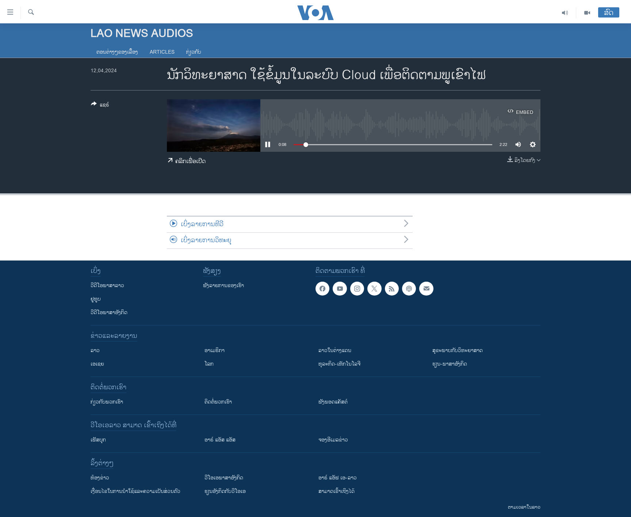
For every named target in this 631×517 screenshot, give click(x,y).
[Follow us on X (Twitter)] (374, 289)
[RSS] (392, 289)
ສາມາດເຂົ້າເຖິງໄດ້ (336, 491)
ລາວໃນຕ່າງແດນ (334, 350)
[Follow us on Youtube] (340, 289)
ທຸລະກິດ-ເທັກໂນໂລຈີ (339, 364)
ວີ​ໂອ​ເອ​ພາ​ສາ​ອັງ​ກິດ (223, 478)
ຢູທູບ (96, 299)
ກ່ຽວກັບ (193, 52)
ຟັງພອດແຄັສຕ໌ (333, 402)
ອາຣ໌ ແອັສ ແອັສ (220, 440)
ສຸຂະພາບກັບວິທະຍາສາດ (457, 350)
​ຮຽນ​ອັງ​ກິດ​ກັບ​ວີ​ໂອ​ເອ (225, 491)
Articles (162, 52)
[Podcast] (409, 289)
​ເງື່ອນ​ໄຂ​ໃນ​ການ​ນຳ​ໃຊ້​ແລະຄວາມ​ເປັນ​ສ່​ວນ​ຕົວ (135, 491)
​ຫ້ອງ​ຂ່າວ (100, 478)
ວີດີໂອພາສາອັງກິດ (109, 312)
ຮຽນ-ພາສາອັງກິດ (449, 364)
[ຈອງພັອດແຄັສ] (426, 289)
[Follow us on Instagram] (357, 289)
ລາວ (95, 350)
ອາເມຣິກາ (214, 350)
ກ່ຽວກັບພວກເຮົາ (107, 402)
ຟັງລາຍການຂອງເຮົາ (223, 285)
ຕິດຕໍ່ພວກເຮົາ (218, 402)
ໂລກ (209, 364)
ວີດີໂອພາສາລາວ (107, 285)
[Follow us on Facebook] (322, 289)
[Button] (100, 106)
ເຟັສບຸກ (98, 440)
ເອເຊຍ (97, 364)
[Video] (587, 12)
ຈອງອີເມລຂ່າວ (333, 440)
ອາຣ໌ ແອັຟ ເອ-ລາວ (337, 478)
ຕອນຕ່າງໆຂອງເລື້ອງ (117, 52)
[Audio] (565, 12)
